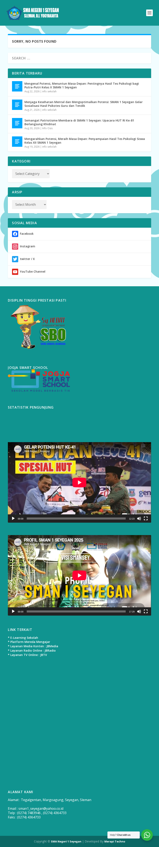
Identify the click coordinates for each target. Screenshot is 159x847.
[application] (79, 482)
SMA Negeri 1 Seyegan (66, 841)
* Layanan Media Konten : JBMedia (33, 646)
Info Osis (47, 128)
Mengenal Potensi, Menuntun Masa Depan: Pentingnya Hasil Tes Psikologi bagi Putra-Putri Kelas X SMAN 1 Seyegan (81, 85)
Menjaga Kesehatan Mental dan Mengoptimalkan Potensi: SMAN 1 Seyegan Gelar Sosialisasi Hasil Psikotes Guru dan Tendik (83, 104)
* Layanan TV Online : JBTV (27, 655)
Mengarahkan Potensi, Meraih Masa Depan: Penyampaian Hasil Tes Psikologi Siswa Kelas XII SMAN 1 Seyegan (84, 140)
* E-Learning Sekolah (23, 638)
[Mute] (139, 518)
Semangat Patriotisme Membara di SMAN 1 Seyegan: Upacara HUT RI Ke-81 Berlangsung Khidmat (79, 122)
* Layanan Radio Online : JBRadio (32, 650)
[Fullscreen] (146, 518)
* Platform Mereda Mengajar (29, 642)
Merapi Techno (114, 841)
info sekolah (49, 91)
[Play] (13, 518)
